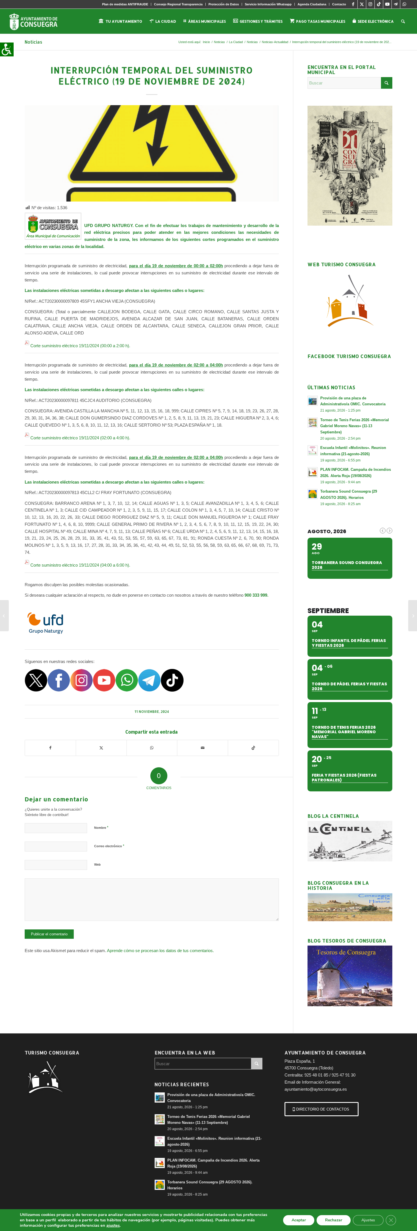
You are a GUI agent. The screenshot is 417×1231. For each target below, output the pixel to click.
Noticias (33, 42)
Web (97, 864)
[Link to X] (362, 4)
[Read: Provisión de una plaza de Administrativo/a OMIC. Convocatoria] (313, 401)
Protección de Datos (223, 4)
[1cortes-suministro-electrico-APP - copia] (152, 153)
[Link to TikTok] (379, 4)
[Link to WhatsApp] (404, 4)
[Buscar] (402, 21)
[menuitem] (125, 4)
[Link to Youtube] (387, 4)
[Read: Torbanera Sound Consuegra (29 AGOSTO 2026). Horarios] (313, 494)
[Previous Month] (383, 530)
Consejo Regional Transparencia (178, 4)
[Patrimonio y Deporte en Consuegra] (4, 615)
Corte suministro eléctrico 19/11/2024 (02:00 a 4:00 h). (80, 437)
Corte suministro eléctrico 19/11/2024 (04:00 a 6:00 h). (80, 565)
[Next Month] (389, 530)
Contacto (339, 4)
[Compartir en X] (101, 748)
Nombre (101, 827)
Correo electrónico (109, 846)
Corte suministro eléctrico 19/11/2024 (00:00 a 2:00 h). (80, 345)
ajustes (113, 1225)
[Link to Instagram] (370, 4)
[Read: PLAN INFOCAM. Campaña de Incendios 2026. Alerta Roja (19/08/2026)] (313, 472)
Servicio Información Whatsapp (268, 4)
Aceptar (299, 1220)
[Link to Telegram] (396, 4)
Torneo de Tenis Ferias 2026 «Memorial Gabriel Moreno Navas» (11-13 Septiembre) (354, 426)
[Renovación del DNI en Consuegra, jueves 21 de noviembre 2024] (412, 615)
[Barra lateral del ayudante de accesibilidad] (7, 49)
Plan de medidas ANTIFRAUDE (125, 4)
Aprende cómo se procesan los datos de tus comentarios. (160, 950)
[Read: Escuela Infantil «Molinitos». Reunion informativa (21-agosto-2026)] (313, 450)
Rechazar (333, 1220)
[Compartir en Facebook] (50, 748)
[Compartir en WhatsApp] (152, 748)
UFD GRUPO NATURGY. (109, 225)
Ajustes (368, 1220)
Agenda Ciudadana (312, 4)
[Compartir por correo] (202, 748)
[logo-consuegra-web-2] (38, 21)
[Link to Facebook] (353, 4)
